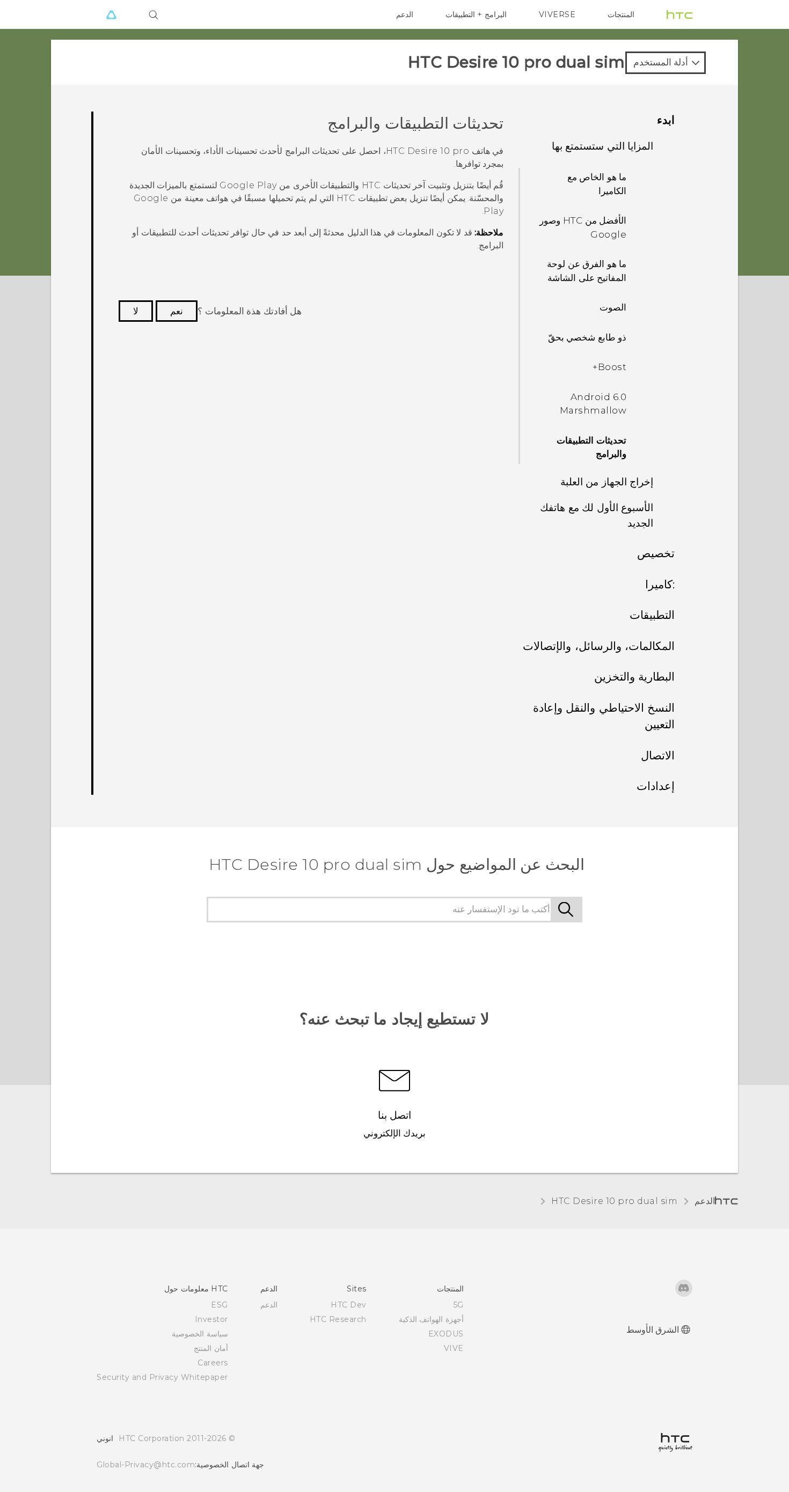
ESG (219, 1305)
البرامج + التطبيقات (476, 14)
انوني (105, 1438)
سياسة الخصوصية (200, 1334)
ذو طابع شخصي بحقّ (587, 337)
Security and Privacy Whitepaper (162, 1377)
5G (459, 1305)
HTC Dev (349, 1305)
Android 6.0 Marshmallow (593, 404)
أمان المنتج (211, 1348)
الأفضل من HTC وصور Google (582, 227)
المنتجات (621, 14)
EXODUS (446, 1334)
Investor (211, 1319)
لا (135, 311)
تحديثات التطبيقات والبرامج (592, 447)
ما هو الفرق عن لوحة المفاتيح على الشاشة (586, 270)
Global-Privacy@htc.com (146, 1464)
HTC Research (338, 1319)
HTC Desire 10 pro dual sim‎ (614, 1201)
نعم (176, 311)
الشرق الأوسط (653, 1330)
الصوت (613, 307)
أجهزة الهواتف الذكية (431, 1319)
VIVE (454, 1348)
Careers (213, 1363)
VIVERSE (557, 14)
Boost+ (609, 366)
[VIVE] (111, 14)
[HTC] (679, 14)
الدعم (404, 14)
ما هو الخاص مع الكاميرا (597, 184)
